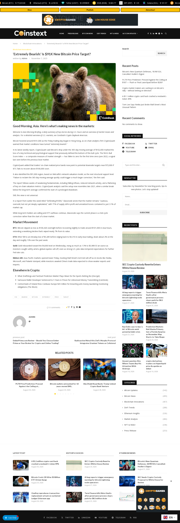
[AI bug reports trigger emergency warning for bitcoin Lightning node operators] (132, 282)
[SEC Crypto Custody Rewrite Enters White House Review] (144, 246)
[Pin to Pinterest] (77, 307)
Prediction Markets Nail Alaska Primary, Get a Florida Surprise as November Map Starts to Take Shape (155, 332)
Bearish (24, 297)
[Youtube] (156, 33)
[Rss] (161, 33)
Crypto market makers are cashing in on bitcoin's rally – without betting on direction (143, 89)
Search (125, 48)
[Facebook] (148, 33)
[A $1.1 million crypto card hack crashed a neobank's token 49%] (21, 465)
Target (66, 297)
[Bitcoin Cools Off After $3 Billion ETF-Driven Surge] (21, 481)
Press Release (73, 33)
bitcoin (35, 297)
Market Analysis (145, 419)
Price (57, 297)
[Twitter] (151, 33)
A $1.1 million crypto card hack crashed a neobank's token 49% (45, 462)
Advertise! (150, 10)
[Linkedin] (153, 33)
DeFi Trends (101, 33)
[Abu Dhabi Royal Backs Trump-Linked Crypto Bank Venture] (99, 369)
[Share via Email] (80, 307)
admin (24, 58)
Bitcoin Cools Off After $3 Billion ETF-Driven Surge (45, 478)
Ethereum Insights (145, 413)
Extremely (46, 297)
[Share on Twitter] (74, 307)
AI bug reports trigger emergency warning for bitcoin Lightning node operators (132, 296)
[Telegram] (159, 33)
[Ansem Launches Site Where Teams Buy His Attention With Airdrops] (132, 350)
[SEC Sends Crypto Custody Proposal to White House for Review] (127, 481)
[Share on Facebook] (71, 307)
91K (16, 297)
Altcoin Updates (129, 33)
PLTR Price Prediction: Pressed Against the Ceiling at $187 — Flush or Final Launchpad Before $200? (144, 81)
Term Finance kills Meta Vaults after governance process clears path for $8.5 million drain (156, 297)
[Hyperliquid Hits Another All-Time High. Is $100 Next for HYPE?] (127, 497)
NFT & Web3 (114, 33)
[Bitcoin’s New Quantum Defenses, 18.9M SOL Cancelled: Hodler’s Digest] (127, 465)
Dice (30, 10)
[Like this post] (69, 307)
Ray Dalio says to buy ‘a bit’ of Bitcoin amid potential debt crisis (132, 329)
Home (61, 33)
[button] (16, 376)
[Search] (165, 33)
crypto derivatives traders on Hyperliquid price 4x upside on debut (156, 365)
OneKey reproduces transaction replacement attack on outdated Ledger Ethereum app (45, 495)
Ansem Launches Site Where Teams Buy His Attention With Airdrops (131, 365)
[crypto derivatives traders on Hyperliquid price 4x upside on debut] (156, 350)
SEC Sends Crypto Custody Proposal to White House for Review (150, 479)
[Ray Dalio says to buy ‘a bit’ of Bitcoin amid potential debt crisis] (132, 316)
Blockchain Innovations (32, 43)
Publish (90, 10)
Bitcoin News (87, 33)
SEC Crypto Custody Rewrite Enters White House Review (141, 266)
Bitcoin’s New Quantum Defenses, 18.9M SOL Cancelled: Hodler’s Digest (142, 72)
